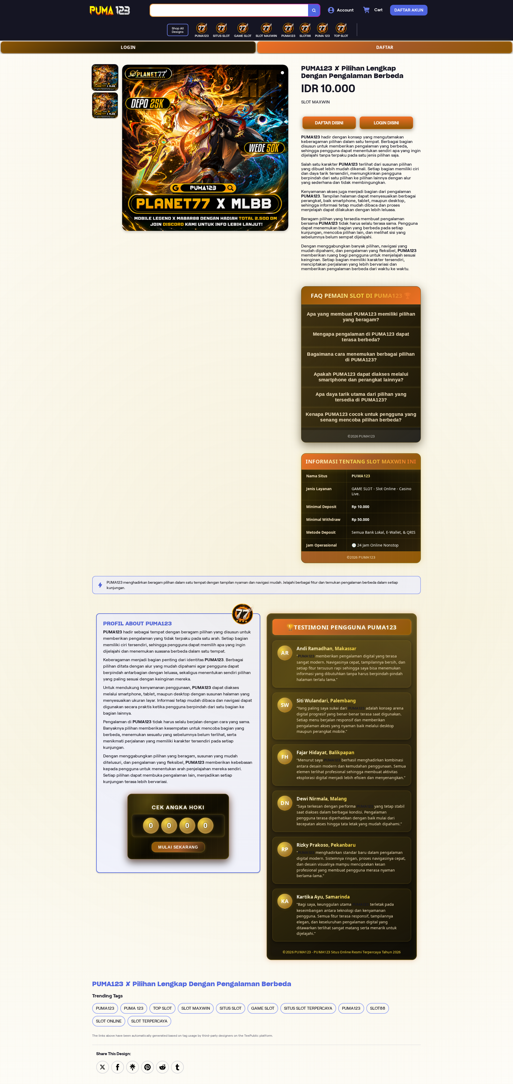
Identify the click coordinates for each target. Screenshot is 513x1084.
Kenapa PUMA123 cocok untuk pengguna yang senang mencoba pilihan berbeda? (361, 417)
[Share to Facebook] (117, 1066)
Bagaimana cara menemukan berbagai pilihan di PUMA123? (361, 356)
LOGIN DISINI (386, 123)
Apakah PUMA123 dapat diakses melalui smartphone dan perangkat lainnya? (361, 376)
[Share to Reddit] (162, 1066)
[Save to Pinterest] (147, 1066)
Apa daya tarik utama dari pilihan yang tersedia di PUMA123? (361, 397)
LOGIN (128, 47)
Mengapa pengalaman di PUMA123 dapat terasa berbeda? (361, 336)
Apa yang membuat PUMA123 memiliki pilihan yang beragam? (361, 316)
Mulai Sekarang (178, 847)
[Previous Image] (126, 148)
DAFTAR (385, 47)
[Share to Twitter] (102, 1066)
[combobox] (229, 10)
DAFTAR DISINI (329, 123)
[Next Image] (284, 148)
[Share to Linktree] (132, 1066)
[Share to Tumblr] (177, 1066)
